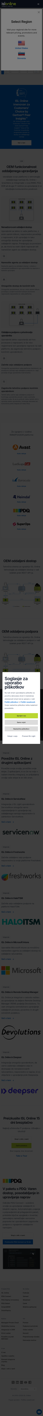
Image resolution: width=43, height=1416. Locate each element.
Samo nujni (21, 722)
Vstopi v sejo (12, 736)
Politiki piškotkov (11, 702)
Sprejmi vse (21, 716)
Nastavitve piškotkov (21, 729)
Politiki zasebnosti (28, 702)
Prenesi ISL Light (28, 736)
